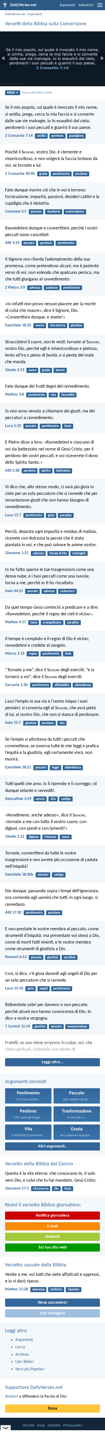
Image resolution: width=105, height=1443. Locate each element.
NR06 (11, 92)
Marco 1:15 (14, 654)
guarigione (76, 136)
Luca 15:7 (13, 515)
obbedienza (83, 685)
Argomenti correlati (25, 1081)
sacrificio (69, 957)
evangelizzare (52, 622)
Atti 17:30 (13, 913)
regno (33, 653)
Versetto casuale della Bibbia (35, 1265)
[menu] (100, 7)
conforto (56, 1289)
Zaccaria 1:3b (16, 685)
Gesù (67, 426)
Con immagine (52, 1313)
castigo (66, 799)
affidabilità (62, 685)
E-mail (52, 1226)
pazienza (52, 287)
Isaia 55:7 (13, 723)
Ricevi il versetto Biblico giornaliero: (43, 1205)
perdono (57, 136)
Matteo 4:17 (15, 622)
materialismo (75, 211)
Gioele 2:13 (14, 370)
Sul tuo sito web (52, 1247)
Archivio (22, 1355)
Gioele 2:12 (14, 837)
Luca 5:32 (13, 426)
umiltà (41, 136)
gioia (51, 515)
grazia (43, 174)
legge (55, 767)
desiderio (53, 211)
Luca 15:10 (14, 988)
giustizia (76, 325)
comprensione (77, 1026)
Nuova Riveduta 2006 (37, 92)
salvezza (34, 287)
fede (68, 653)
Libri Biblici (24, 1362)
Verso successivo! (52, 1303)
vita (53, 395)
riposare (73, 1289)
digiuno (34, 837)
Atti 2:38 (12, 471)
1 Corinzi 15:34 (17, 1026)
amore (60, 370)
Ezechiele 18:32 (18, 325)
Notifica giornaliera (52, 1216)
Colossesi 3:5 (16, 212)
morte (39, 325)
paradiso (66, 515)
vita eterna (57, 325)
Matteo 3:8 (14, 395)
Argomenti (67, 5)
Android (52, 1237)
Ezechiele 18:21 (18, 767)
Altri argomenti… (52, 1146)
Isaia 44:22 (14, 591)
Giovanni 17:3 (17, 1189)
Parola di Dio (58, 553)
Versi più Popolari (29, 1369)
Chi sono (28, 1425)
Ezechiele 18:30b (19, 875)
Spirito (45, 470)
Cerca (20, 1347)
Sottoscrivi (85, 5)
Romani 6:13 (16, 957)
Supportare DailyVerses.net (34, 1387)
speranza (38, 1289)
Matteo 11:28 (16, 1289)
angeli (44, 988)
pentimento (61, 174)
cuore (32, 370)
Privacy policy (72, 1425)
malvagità (79, 553)
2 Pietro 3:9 (15, 288)
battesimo (63, 470)
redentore (67, 591)
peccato (36, 211)
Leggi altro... (52, 1062)
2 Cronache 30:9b (20, 174)
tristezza (50, 837)
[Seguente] (52, 1048)
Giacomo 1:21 (17, 553)
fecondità (67, 395)
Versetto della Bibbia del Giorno (39, 1164)
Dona (52, 1409)
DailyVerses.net (15, 14)
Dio (56, 1188)
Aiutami (11, 1397)
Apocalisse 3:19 (18, 799)
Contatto (54, 1425)
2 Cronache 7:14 (19, 136)
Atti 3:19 (12, 243)
